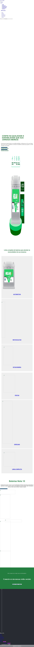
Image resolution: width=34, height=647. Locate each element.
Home (2, 12)
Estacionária (17, 367)
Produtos (3, 13)
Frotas (17, 395)
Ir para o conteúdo (2, 0)
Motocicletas (17, 340)
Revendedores (2, 637)
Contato (1, 640)
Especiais (17, 444)
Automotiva (17, 294)
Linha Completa (17, 469)
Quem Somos (2, 638)
